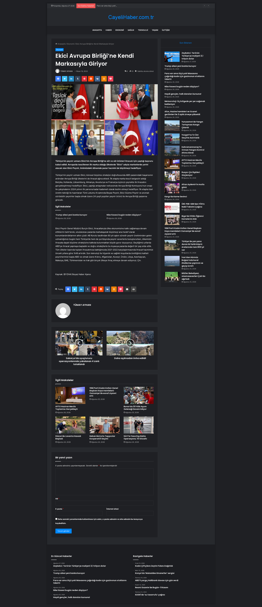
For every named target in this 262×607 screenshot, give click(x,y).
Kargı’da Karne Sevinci (176, 196)
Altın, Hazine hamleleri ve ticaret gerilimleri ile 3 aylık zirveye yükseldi (182, 113)
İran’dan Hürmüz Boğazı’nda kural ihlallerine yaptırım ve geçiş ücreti (192, 261)
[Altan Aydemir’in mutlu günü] (172, 188)
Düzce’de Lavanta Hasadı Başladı (68, 437)
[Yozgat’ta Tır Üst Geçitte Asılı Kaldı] (172, 138)
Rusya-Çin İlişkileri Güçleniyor (191, 173)
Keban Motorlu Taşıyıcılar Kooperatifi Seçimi (102, 437)
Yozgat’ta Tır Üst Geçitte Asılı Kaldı (190, 136)
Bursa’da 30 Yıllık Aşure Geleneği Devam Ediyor (135, 407)
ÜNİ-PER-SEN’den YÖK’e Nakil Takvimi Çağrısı (193, 205)
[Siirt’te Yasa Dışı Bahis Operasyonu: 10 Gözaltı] (139, 425)
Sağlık (131, 30)
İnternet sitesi (112, 509)
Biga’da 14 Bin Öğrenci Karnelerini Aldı (193, 217)
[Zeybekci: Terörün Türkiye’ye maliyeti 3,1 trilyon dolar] (172, 57)
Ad (57, 499)
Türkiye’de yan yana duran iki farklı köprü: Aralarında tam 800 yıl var (193, 245)
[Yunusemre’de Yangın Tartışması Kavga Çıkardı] (172, 125)
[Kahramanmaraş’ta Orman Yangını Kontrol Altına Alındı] (172, 151)
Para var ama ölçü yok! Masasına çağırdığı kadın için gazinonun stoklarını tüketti (130, 6)
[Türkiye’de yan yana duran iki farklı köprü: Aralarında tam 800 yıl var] (172, 245)
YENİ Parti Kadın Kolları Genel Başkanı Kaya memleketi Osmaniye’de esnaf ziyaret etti (104, 392)
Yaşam (155, 30)
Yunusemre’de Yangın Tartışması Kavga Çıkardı (192, 124)
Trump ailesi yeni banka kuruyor (71, 214)
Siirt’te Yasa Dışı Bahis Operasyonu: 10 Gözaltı (135, 437)
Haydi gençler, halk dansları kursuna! (183, 94)
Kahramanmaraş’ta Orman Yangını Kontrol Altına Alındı (193, 150)
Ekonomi (119, 30)
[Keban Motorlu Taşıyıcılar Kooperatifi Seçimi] (105, 425)
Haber (109, 30)
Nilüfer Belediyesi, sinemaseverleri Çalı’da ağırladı (193, 276)
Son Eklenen (186, 42)
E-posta (59, 509)
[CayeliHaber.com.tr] (131, 17)
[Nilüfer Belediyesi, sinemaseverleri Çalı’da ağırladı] (172, 277)
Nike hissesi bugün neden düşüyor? (124, 214)
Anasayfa (97, 30)
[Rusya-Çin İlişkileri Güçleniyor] (172, 176)
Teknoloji (143, 30)
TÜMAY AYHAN (66, 71)
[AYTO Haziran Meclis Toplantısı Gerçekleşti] (70, 395)
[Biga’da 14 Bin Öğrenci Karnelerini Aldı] (172, 220)
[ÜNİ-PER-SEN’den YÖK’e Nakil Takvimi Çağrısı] (172, 208)
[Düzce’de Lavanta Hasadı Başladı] (70, 425)
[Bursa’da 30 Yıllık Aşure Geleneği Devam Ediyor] (139, 395)
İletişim (166, 30)
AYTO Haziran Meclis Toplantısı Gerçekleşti (66, 407)
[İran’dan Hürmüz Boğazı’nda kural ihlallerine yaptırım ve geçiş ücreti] (172, 261)
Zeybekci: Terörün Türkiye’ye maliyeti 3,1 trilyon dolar (192, 56)
